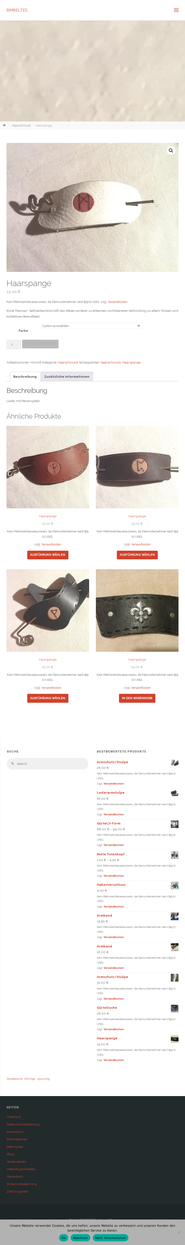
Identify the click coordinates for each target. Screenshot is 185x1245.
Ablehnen (80, 1238)
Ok (63, 1238)
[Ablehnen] (179, 1232)
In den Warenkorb (40, 343)
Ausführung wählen (47, 554)
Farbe (23, 330)
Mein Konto (15, 1147)
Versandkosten (117, 302)
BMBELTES (17, 10)
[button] (171, 150)
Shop (10, 1154)
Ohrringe (29, 1078)
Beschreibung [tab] (25, 376)
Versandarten (16, 1161)
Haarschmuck (21, 125)
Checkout (14, 1117)
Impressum (15, 1132)
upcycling (43, 1078)
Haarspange (131, 362)
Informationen (17, 1139)
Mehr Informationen (110, 1238)
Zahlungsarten (17, 1191)
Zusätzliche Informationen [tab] (66, 376)
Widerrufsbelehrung (22, 1184)
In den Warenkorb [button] (137, 698)
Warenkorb (15, 1176)
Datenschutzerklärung (23, 1124)
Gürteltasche (14, 1078)
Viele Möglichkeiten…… (23, 1169)
